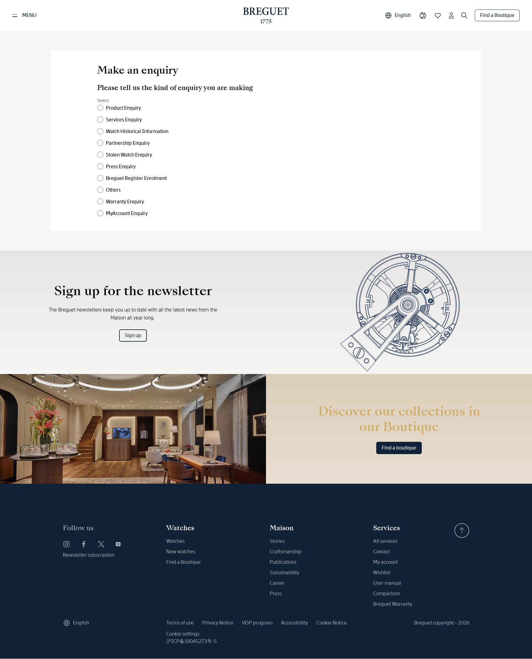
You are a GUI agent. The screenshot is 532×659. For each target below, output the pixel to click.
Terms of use (180, 623)
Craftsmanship (286, 551)
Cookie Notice (331, 623)
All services (385, 541)
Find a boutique (399, 448)
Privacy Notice (217, 623)
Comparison (386, 593)
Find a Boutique (497, 15)
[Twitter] (101, 544)
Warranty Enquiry (125, 201)
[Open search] (464, 15)
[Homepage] (266, 15)
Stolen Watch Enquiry (129, 155)
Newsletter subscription (89, 555)
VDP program (257, 623)
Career (277, 583)
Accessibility (294, 623)
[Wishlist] (437, 15)
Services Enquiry (124, 119)
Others (113, 190)
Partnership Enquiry (128, 143)
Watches (175, 541)
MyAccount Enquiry (127, 213)
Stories (277, 541)
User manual (387, 583)
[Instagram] (66, 544)
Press (276, 593)
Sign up (133, 335)
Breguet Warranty (392, 604)
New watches (180, 551)
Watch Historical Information (137, 131)
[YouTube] (118, 544)
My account (385, 562)
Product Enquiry (123, 108)
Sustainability (284, 572)
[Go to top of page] (461, 530)
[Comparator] (423, 15)
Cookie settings (183, 634)
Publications (283, 562)
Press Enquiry (121, 166)
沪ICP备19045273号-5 (191, 641)
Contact (381, 551)
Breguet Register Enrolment (136, 178)
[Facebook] (83, 544)
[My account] (451, 15)
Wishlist (381, 572)
